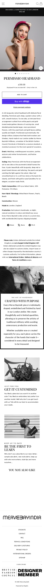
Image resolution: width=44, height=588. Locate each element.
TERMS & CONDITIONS (22, 542)
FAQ (22, 538)
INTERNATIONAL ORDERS (22, 554)
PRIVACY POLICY (22, 550)
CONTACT (22, 534)
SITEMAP (22, 558)
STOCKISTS (22, 530)
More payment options (22, 107)
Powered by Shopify (22, 586)
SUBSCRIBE (21, 564)
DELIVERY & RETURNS (22, 546)
